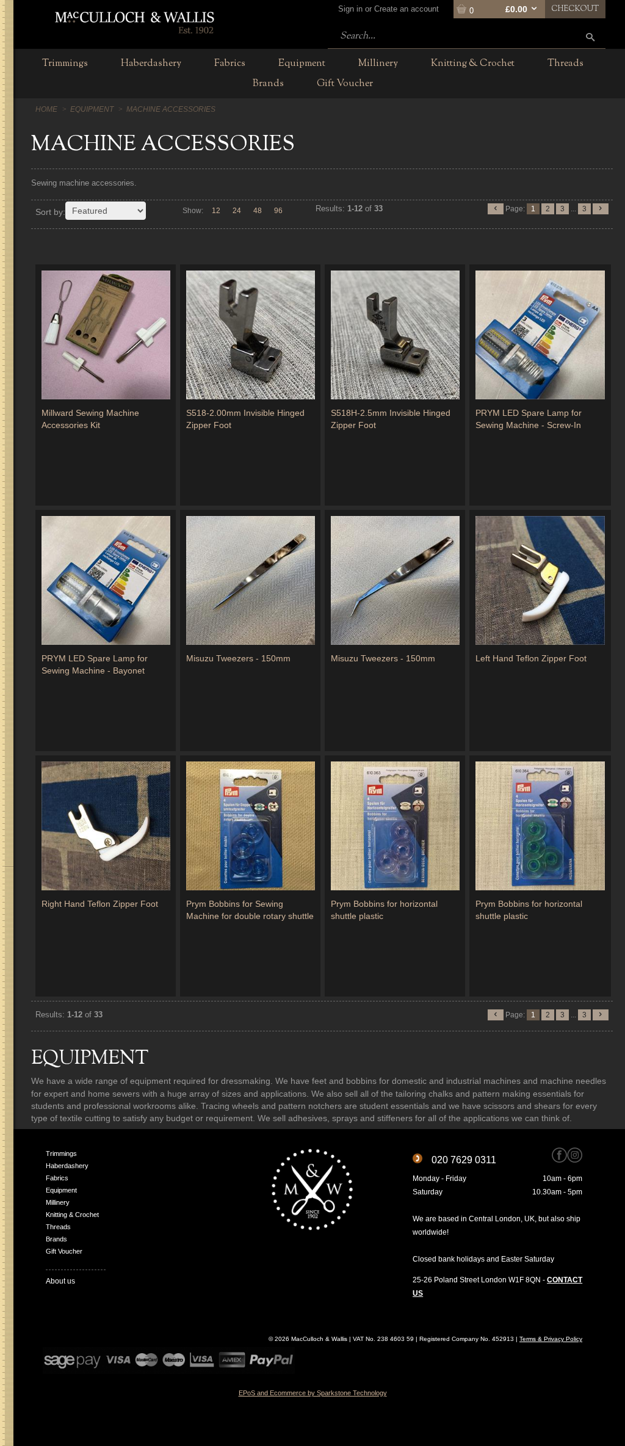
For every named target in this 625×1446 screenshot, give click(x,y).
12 (216, 210)
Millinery (58, 1202)
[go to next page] (601, 208)
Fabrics (57, 1178)
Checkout (575, 9)
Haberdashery (67, 1165)
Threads (58, 1226)
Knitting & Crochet (72, 1214)
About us (60, 1281)
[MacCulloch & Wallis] (134, 21)
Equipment (61, 1190)
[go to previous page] (496, 208)
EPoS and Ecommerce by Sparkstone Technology (313, 1393)
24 (237, 210)
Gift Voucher (64, 1251)
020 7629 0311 (464, 1160)
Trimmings (61, 1153)
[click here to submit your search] (590, 37)
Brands (56, 1239)
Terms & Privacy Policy (550, 1338)
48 (257, 210)
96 (278, 210)
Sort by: (50, 212)
